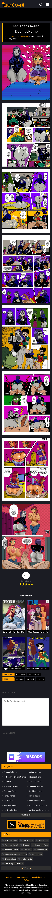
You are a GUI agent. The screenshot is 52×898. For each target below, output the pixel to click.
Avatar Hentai (26, 859)
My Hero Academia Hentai (39, 810)
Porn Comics (20, 674)
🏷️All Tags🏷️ (26, 868)
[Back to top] (47, 893)
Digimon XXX (10, 859)
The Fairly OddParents (14, 863)
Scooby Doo (43, 840)
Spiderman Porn (41, 845)
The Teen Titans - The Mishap (38, 669)
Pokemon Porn (10, 791)
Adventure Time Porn (37, 801)
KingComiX (9, 36)
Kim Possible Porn (11, 810)
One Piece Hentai (35, 791)
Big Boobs (19, 679)
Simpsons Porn (35, 782)
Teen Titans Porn (22, 36)
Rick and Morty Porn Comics (15, 777)
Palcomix (7, 782)
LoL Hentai (8, 801)
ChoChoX (28, 849)
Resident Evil (42, 849)
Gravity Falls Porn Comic (38, 805)
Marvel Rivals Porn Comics (16, 854)
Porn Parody (30, 679)
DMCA (26, 880)
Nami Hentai (37, 854)
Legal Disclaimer (39, 877)
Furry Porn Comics (36, 786)
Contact (9, 877)
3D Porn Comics (35, 772)
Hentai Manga (9, 796)
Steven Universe (11, 849)
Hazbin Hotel (28, 840)
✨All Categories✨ (26, 815)
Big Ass (26, 845)
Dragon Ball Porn (10, 772)
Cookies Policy (22, 877)
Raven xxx (40, 679)
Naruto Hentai (34, 796)
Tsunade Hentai (11, 845)
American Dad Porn (11, 786)
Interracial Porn (35, 777)
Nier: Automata (11, 840)
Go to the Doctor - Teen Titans (14, 632)
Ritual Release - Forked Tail (38, 632)
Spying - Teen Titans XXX (14, 669)
